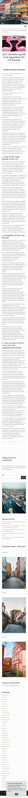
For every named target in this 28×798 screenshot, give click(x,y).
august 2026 (5, 695)
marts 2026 (4, 706)
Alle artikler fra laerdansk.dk (12, 441)
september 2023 (6, 773)
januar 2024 (5, 764)
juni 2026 (4, 699)
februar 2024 (5, 762)
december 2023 (6, 766)
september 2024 (6, 746)
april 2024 (4, 757)
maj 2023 (4, 782)
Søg (3, 474)
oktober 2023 (5, 771)
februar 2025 (5, 735)
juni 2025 (4, 726)
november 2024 (6, 742)
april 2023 (4, 784)
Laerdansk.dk (4, 30)
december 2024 (6, 739)
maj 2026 (4, 701)
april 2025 (4, 730)
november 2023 (6, 768)
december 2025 (6, 713)
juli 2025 (4, 724)
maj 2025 (4, 728)
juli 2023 (4, 777)
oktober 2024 (5, 744)
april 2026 (4, 704)
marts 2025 (4, 733)
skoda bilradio (19, 93)
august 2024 (5, 748)
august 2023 (5, 775)
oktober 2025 (5, 717)
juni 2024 (4, 753)
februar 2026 (5, 708)
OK (16, 794)
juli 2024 (4, 751)
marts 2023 (4, 786)
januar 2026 (5, 710)
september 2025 (6, 719)
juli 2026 (4, 697)
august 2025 (5, 721)
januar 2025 (5, 737)
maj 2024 (4, 755)
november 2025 (6, 715)
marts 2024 (4, 760)
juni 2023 (4, 780)
